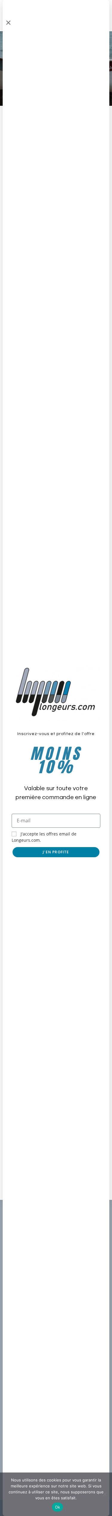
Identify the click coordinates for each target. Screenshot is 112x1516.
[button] (8, 23)
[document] (56, 758)
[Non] (105, 1494)
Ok (57, 1507)
